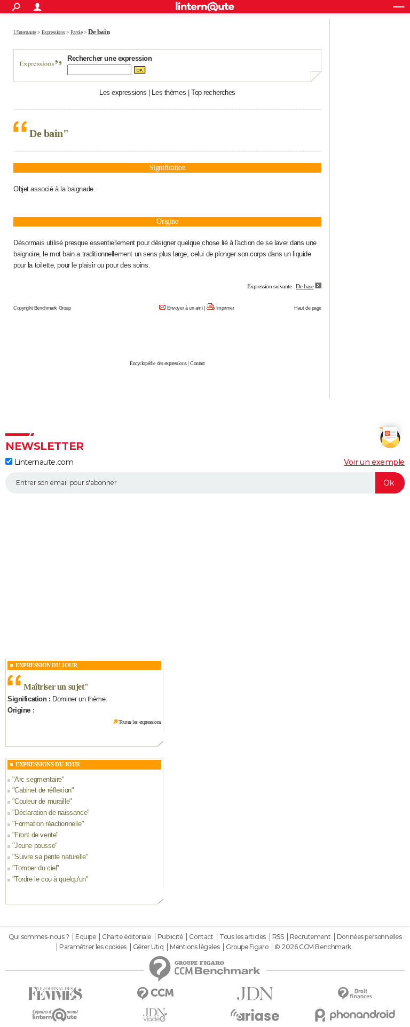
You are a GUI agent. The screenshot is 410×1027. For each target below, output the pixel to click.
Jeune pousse (34, 846)
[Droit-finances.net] (355, 993)
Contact (197, 363)
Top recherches (213, 92)
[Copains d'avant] (55, 1015)
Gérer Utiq (148, 947)
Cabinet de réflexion (43, 790)
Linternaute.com (42, 462)
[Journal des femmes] (55, 993)
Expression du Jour (46, 665)
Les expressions (123, 92)
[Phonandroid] (355, 1015)
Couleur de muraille (41, 801)
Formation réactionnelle (47, 824)
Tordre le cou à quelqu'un (50, 879)
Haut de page (307, 308)
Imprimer (225, 308)
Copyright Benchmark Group (42, 308)
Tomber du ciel (35, 868)
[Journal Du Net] (255, 993)
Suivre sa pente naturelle (50, 857)
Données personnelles (369, 937)
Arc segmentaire (38, 779)
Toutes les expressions (140, 722)
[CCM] (155, 993)
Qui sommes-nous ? (39, 937)
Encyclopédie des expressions (158, 363)
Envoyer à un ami (184, 308)
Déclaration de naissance (50, 812)
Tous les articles (242, 937)
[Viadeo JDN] (155, 1015)
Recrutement (310, 937)
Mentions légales (194, 947)
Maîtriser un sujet (53, 686)
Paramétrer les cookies (93, 947)
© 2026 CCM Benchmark (312, 947)
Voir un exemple (374, 462)
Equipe (85, 937)
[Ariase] (255, 1015)
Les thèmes (169, 92)
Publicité (170, 937)
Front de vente (35, 835)
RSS (278, 937)
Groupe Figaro (247, 947)
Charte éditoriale (126, 937)
